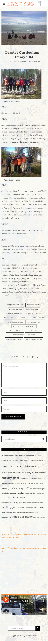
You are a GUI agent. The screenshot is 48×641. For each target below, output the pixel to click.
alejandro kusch (15, 305)
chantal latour (34, 313)
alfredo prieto (34, 305)
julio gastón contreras (24, 326)
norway (13, 502)
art (16, 455)
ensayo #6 (22, 488)
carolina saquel (25, 472)
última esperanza (34, 339)
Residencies (34, 62)
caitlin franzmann (22, 460)
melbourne (5, 503)
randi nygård (9, 507)
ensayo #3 (39, 483)
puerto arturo (33, 331)
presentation (39, 503)
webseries (43, 517)
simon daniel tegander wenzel (22, 512)
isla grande (38, 318)
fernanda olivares (36, 489)
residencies (18, 335)
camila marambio (15, 313)
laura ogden (39, 498)
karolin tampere (15, 331)
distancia (13, 483)
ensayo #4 (24, 318)
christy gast (10, 478)
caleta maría (32, 309)
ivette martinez (15, 322)
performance (31, 503)
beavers (29, 455)
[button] (43, 439)
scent (3, 512)
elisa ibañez (10, 318)
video (34, 517)
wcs (38, 517)
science (31, 335)
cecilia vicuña (40, 473)
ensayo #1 (20, 483)
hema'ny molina (17, 493)
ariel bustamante (7, 456)
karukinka (31, 498)
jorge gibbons (33, 322)
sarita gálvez (39, 508)
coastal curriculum (27, 478)
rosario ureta (29, 507)
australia (21, 456)
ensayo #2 (29, 483)
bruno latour (15, 309)
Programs (22, 62)
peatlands (22, 503)
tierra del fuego (14, 339)
